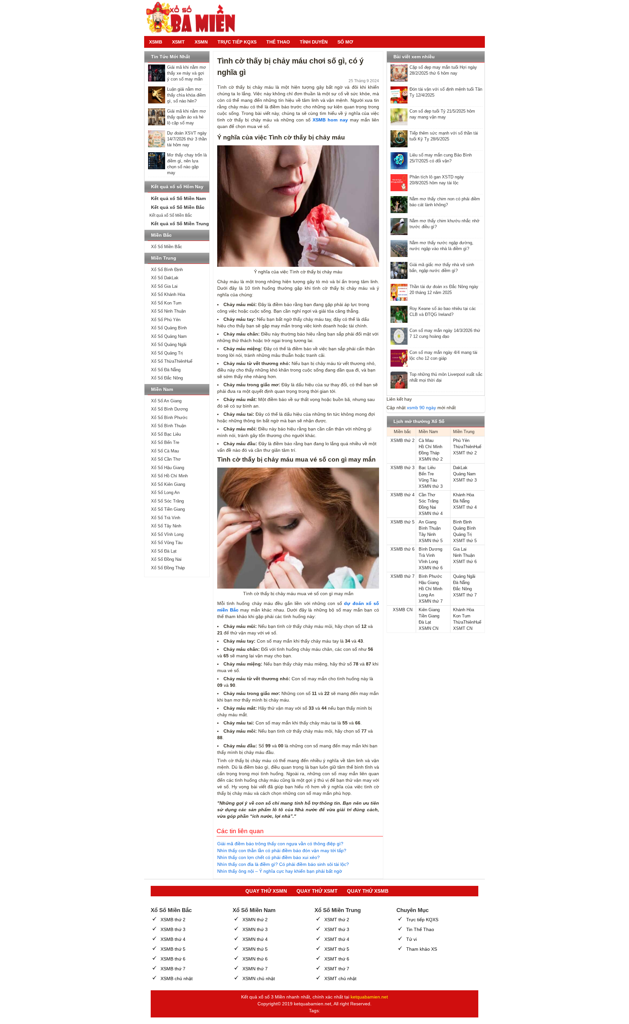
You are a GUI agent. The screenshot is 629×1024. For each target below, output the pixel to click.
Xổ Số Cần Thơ (166, 459)
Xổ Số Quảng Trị (167, 353)
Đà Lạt (425, 622)
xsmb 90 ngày (421, 407)
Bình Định (462, 522)
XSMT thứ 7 (465, 595)
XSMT (178, 42)
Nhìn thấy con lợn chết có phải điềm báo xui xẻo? (268, 857)
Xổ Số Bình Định (167, 269)
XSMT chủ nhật (340, 978)
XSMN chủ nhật (258, 978)
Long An (426, 595)
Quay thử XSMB (368, 891)
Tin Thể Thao (420, 929)
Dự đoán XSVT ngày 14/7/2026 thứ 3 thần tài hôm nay (187, 139)
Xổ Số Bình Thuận (168, 425)
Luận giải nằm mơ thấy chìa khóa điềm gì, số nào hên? (186, 95)
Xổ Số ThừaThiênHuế (171, 361)
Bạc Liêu (427, 467)
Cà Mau (426, 440)
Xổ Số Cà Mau (165, 450)
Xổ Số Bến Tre (165, 442)
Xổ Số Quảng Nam (169, 336)
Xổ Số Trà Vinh (165, 517)
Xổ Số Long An (165, 492)
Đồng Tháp (429, 452)
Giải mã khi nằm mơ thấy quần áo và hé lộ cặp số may (186, 117)
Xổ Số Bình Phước (169, 417)
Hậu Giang (429, 582)
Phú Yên (461, 440)
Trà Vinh (427, 555)
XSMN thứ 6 (431, 567)
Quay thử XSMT (316, 891)
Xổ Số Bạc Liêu (166, 434)
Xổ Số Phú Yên (166, 319)
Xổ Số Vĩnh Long (167, 534)
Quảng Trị (462, 534)
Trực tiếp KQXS (422, 919)
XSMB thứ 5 (402, 522)
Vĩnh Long (428, 561)
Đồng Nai (427, 507)
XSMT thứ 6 (465, 561)
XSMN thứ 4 (431, 513)
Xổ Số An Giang (166, 400)
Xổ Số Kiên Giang (168, 484)
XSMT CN (462, 628)
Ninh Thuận (464, 555)
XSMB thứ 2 (402, 440)
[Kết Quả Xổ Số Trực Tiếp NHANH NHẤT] (193, 18)
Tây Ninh (427, 534)
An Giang (427, 522)
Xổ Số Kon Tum (166, 303)
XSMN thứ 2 (431, 459)
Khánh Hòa (463, 494)
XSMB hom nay (330, 119)
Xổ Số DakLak (165, 277)
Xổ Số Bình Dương (169, 409)
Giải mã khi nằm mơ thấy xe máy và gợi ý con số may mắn (186, 73)
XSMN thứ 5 (431, 540)
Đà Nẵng (461, 501)
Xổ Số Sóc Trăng (167, 501)
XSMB (155, 42)
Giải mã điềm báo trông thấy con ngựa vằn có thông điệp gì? (280, 843)
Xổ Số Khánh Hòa (168, 294)
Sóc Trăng (428, 501)
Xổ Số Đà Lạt (164, 551)
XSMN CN (428, 628)
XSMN (201, 42)
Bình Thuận (430, 528)
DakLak (460, 467)
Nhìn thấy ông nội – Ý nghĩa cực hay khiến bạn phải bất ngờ (279, 871)
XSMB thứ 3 (402, 467)
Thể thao (278, 42)
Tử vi (411, 939)
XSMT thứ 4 (465, 507)
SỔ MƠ (345, 42)
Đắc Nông (462, 588)
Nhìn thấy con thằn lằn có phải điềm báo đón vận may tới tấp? (281, 850)
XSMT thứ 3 (465, 480)
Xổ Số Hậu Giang (167, 467)
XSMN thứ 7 (431, 601)
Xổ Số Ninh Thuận (168, 311)
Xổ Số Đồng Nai (166, 559)
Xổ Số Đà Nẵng (166, 369)
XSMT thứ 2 (465, 452)
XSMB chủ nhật (177, 978)
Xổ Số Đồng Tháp (168, 567)
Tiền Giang (429, 615)
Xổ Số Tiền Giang (168, 509)
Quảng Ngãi (464, 576)
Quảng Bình (464, 528)
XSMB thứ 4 (402, 494)
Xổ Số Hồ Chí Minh (169, 475)
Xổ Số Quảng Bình (169, 327)
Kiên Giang (429, 609)
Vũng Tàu (428, 480)
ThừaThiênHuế (467, 446)
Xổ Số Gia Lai (164, 286)
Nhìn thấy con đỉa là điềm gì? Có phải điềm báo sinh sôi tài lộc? (283, 864)
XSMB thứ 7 (402, 576)
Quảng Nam (464, 473)
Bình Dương (430, 549)
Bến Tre (426, 473)
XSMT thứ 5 (465, 540)
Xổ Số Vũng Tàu (166, 542)
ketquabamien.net (369, 996)
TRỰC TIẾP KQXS (237, 42)
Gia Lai (460, 549)
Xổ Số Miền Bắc (166, 246)
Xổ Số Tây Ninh (166, 525)
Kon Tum (461, 615)
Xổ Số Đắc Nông (167, 377)
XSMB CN (402, 609)
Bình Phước (430, 576)
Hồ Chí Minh (430, 446)
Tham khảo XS (421, 949)
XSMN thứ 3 (431, 486)
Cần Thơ (427, 494)
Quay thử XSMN (266, 891)
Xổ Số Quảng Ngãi (168, 344)
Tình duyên (314, 42)
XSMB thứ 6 (402, 549)
